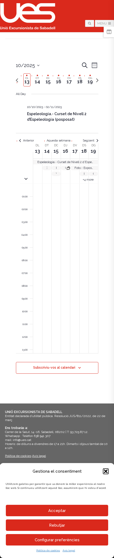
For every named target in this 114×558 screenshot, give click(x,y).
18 (84, 151)
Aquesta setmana (59, 140)
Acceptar (57, 510)
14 (47, 151)
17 (74, 151)
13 (37, 151)
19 (93, 151)
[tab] (27, 79)
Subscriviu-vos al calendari (54, 367)
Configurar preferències (57, 540)
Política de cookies (48, 550)
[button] (105, 471)
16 (65, 151)
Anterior (28, 140)
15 (56, 151)
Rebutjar (57, 525)
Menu (102, 23)
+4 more (88, 179)
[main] (57, 223)
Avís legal (69, 550)
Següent (88, 140)
